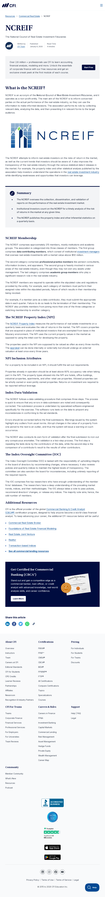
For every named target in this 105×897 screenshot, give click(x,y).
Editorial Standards (13, 667)
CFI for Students (12, 672)
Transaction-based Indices (22, 545)
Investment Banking (47, 723)
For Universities (12, 737)
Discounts (75, 662)
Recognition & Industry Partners (19, 700)
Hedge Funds (44, 746)
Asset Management (47, 741)
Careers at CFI (11, 662)
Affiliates (9, 690)
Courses (42, 700)
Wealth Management (47, 755)
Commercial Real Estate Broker (25, 522)
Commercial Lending (47, 732)
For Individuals (77, 648)
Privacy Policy (32, 880)
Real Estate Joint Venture (22, 534)
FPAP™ (41, 653)
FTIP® (41, 676)
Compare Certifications (48, 686)
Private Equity (44, 751)
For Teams (76, 657)
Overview (9, 648)
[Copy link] (34, 625)
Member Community (14, 773)
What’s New (10, 778)
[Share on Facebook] (14, 625)
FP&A (40, 718)
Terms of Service (64, 880)
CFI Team (21, 46)
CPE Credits (10, 676)
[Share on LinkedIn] (7, 625)
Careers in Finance (46, 713)
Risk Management (46, 737)
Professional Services (15, 727)
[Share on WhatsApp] (27, 625)
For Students (76, 653)
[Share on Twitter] (20, 625)
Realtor (12, 539)
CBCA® (41, 662)
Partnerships (11, 686)
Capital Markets (45, 727)
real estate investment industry (83, 172)
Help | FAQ (76, 713)
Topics (41, 690)
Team (7, 657)
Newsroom (10, 695)
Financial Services (13, 723)
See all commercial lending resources (29, 551)
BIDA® (41, 667)
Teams (8, 713)
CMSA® (41, 657)
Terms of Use (47, 880)
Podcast (9, 788)
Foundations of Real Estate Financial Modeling (32, 528)
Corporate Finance (13, 718)
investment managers (88, 251)
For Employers (11, 732)
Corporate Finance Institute (9, 5)
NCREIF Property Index (22, 323)
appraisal (15, 348)
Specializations (45, 695)
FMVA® (41, 648)
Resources (10, 783)
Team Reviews (12, 741)
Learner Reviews (13, 681)
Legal (73, 718)
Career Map (43, 760)
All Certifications (45, 681)
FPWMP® (42, 672)
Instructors (10, 653)
